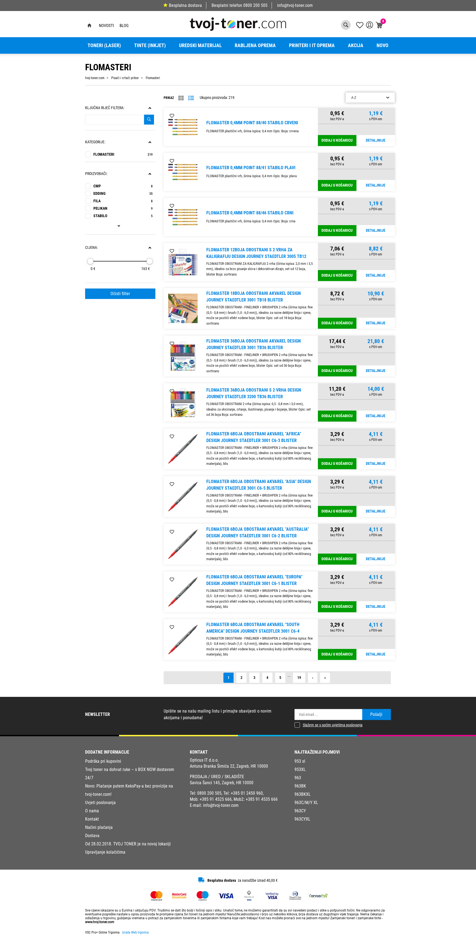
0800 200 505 (255, 5)
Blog (124, 25)
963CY (300, 810)
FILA (123, 201)
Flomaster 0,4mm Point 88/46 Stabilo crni (249, 212)
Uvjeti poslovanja (100, 802)
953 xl (299, 761)
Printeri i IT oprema (312, 45)
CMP (123, 186)
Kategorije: (95, 142)
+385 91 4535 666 (262, 799)
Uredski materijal (200, 45)
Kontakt (92, 819)
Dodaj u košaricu (337, 140)
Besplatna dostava (185, 5)
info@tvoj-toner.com (295, 5)
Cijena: (91, 247)
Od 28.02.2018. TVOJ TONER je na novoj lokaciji (128, 843)
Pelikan (123, 208)
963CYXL (302, 819)
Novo (382, 45)
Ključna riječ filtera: (104, 108)
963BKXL (302, 794)
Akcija (355, 45)
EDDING (123, 193)
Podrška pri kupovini (103, 761)
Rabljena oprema (255, 45)
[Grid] (181, 98)
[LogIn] (369, 24)
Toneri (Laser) (104, 45)
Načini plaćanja (99, 827)
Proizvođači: (96, 173)
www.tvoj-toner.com (99, 922)
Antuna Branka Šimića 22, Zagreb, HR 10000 (229, 766)
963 (297, 777)
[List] (191, 98)
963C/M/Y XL (306, 802)
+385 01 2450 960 (247, 793)
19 (299, 677)
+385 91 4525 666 (216, 799)
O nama (92, 810)
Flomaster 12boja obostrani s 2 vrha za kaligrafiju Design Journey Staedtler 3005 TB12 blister (256, 256)
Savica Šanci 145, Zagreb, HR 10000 (221, 782)
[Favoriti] (171, 116)
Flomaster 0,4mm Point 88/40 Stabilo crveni (252, 122)
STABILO (123, 216)
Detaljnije (375, 140)
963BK (300, 786)
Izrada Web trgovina (135, 932)
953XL (300, 769)
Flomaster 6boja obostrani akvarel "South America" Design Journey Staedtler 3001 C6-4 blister (252, 631)
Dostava (92, 835)
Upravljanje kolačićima (105, 852)
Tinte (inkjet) (150, 45)
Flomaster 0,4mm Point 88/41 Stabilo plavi (250, 167)
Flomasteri (123, 154)
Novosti (106, 25)
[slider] (90, 261)
